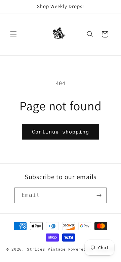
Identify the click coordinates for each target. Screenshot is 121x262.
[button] (13, 34)
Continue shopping (60, 132)
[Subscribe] (98, 195)
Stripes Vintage (46, 249)
